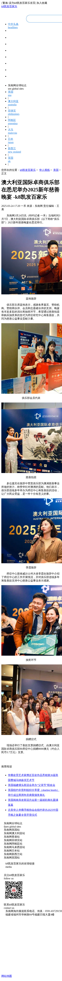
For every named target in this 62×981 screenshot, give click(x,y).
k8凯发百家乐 (9, 6)
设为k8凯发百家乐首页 (22, 2)
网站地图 (6, 976)
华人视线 (44, 170)
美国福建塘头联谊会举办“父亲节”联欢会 (31, 785)
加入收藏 (42, 2)
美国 (56, 170)
